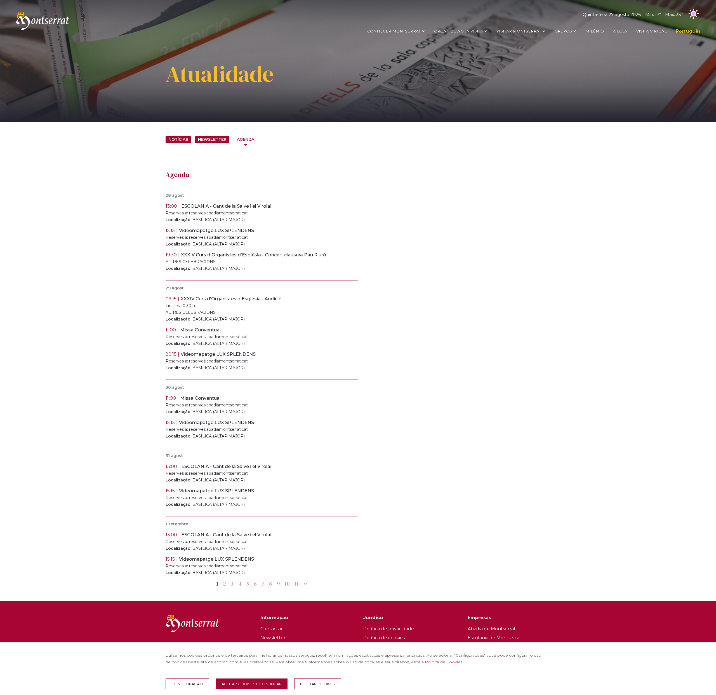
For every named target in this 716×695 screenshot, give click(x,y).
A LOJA (620, 31)
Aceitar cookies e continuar (252, 684)
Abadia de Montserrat (492, 628)
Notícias (178, 139)
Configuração (187, 684)
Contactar (271, 628)
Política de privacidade (388, 628)
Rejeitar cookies (317, 684)
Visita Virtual (651, 31)
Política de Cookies (443, 661)
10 (287, 583)
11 (297, 583)
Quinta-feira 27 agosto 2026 (632, 14)
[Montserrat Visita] (42, 29)
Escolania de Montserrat (494, 637)
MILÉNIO (594, 31)
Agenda (245, 139)
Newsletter (212, 139)
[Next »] (305, 583)
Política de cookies (384, 637)
